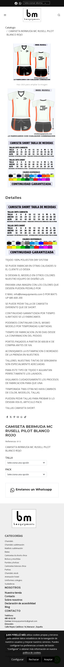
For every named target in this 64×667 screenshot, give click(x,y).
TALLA (9, 457)
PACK (8, 469)
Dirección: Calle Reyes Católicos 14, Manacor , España (24, 625)
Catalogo (10, 27)
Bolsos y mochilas (13, 559)
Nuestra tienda (13, 592)
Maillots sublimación (14, 548)
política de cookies (32, 652)
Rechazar (34, 659)
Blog (7, 607)
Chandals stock (11, 573)
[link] (32, 15)
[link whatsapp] (20, 3)
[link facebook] (16, 3)
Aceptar (48, 659)
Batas (7, 551)
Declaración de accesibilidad (20, 603)
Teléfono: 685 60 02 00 (10, 617)
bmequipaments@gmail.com (24, 621)
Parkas (8, 569)
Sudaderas (10, 583)
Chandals (9, 541)
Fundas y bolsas (12, 562)
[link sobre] (32, 520)
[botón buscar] (59, 15)
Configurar (17, 659)
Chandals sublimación (14, 544)
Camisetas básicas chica (15, 566)
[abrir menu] (5, 15)
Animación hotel (12, 576)
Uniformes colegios (13, 580)
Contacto (10, 596)
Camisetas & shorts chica (16, 555)
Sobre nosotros (13, 599)
